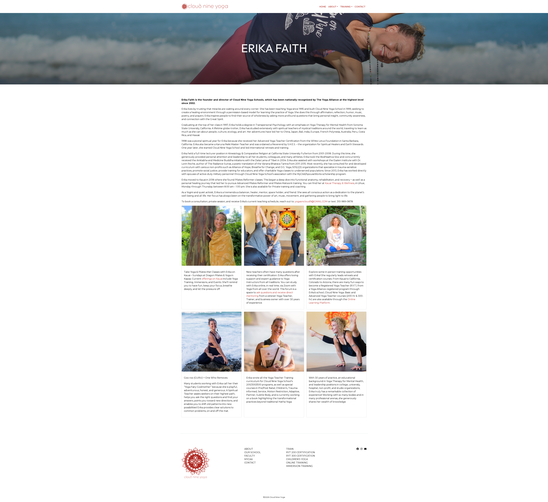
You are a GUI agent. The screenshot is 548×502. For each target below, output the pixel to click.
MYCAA (248, 459)
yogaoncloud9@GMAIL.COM (311, 201)
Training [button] (345, 6)
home (322, 6)
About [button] (332, 6)
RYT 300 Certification (300, 455)
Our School (252, 452)
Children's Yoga (297, 459)
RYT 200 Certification (300, 452)
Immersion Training (299, 466)
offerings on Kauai (212, 278)
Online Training (297, 462)
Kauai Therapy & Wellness (339, 183)
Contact (360, 6)
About (248, 449)
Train (290, 449)
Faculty (249, 455)
